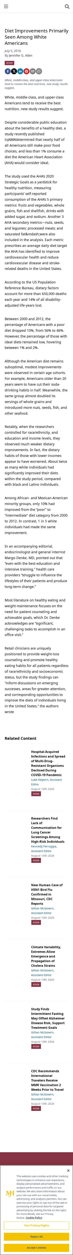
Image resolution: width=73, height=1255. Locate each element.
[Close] (68, 1170)
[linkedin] (20, 71)
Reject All (36, 1236)
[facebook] (8, 71)
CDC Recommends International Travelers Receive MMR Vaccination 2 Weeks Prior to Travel (47, 1080)
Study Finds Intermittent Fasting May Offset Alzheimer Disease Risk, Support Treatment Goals (48, 1018)
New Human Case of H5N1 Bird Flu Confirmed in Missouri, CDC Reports (46, 894)
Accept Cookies (36, 1247)
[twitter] (14, 71)
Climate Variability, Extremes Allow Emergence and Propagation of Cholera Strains (46, 956)
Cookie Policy (34, 1217)
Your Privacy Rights (36, 1225)
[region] (36, 1210)
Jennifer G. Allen (20, 55)
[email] (33, 71)
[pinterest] (26, 71)
